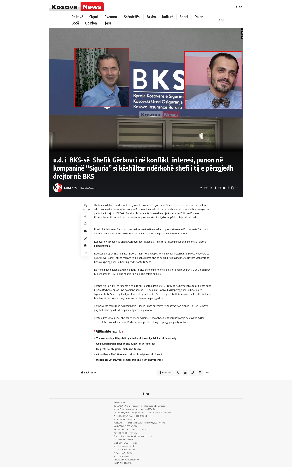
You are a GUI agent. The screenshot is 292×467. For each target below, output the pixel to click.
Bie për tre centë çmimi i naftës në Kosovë (119, 348)
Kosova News (70, 187)
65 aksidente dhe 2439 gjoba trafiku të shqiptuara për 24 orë (129, 354)
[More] (237, 187)
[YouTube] (240, 7)
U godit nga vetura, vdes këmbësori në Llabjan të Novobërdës (129, 359)
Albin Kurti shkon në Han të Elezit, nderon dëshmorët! (125, 343)
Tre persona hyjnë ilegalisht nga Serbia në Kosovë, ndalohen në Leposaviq (136, 338)
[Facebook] (236, 7)
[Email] (224, 187)
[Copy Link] (228, 187)
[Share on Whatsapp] (219, 187)
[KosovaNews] (76, 6)
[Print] (232, 187)
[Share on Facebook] (215, 187)
